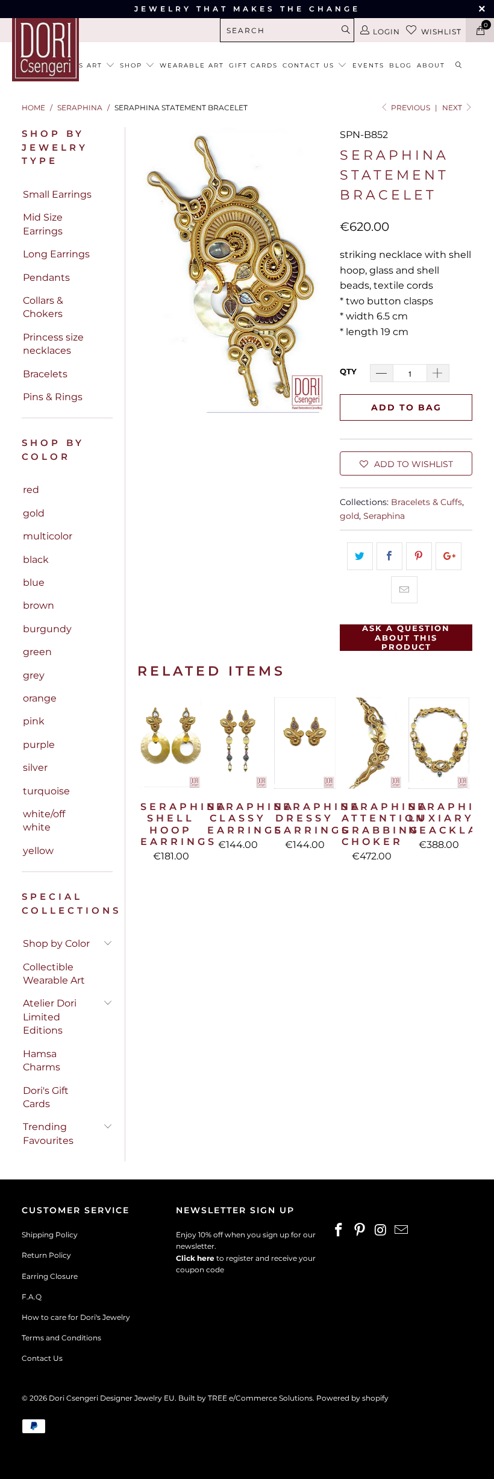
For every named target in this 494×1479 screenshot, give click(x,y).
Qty (348, 371)
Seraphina (384, 515)
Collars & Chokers (43, 307)
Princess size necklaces (53, 343)
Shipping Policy (50, 1234)
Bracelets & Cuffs (426, 502)
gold (34, 513)
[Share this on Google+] (448, 556)
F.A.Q (32, 1296)
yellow (38, 850)
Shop (132, 65)
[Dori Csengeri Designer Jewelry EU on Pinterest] (360, 1231)
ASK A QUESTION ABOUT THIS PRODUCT (406, 637)
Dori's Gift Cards (46, 1097)
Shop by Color (56, 943)
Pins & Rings (53, 397)
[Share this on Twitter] (360, 556)
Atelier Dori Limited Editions (50, 1016)
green (37, 652)
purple (39, 744)
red (31, 489)
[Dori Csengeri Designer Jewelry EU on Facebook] (339, 1231)
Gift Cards (253, 65)
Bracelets (45, 374)
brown (38, 605)
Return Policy (46, 1255)
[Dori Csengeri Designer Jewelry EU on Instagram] (381, 1231)
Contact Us (42, 1358)
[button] (406, 463)
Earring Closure (50, 1276)
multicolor (47, 536)
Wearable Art (192, 65)
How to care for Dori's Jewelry (76, 1317)
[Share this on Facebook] (389, 556)
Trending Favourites (48, 1133)
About (431, 65)
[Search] (459, 66)
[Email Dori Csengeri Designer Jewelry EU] (402, 1231)
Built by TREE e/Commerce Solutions (245, 1397)
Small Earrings (57, 194)
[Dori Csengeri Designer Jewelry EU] (45, 47)
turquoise (46, 791)
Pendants (46, 277)
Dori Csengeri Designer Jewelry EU (112, 1397)
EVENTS (368, 65)
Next (453, 107)
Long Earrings (56, 254)
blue (34, 582)
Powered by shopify (352, 1397)
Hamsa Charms (41, 1060)
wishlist (441, 31)
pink (34, 721)
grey (34, 675)
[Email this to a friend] (404, 590)
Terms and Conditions (61, 1337)
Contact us (310, 65)
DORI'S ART (80, 65)
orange (40, 698)
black (36, 559)
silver (35, 767)
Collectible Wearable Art (54, 973)
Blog (400, 65)
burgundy (47, 629)
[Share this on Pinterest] (419, 556)
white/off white (44, 820)
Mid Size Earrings (43, 224)
